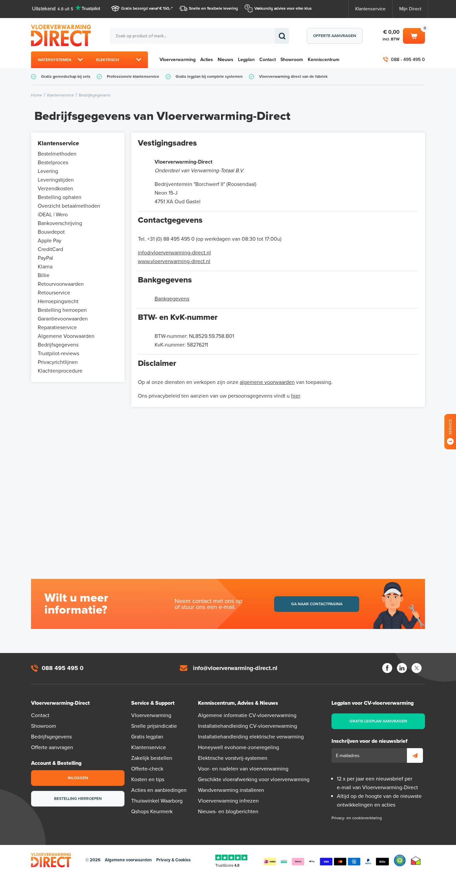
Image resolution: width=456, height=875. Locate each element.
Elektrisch (107, 59)
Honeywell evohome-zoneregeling (238, 747)
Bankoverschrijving (60, 223)
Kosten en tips (147, 779)
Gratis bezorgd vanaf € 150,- (146, 8)
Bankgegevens (172, 298)
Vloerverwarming (178, 59)
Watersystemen (54, 59)
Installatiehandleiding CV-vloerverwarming (247, 726)
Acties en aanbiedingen (159, 790)
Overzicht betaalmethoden (69, 206)
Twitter (417, 668)
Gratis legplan (147, 736)
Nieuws (225, 59)
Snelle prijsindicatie (154, 726)
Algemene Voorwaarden (66, 336)
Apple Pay (49, 240)
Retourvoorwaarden (61, 284)
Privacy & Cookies (173, 860)
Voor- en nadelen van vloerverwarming (243, 768)
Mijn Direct (410, 9)
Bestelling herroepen (62, 310)
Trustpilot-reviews (58, 353)
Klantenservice (370, 9)
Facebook (387, 668)
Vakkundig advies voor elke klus (283, 8)
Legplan (246, 59)
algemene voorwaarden (267, 382)
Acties (206, 59)
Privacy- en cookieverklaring (356, 818)
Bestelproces (53, 162)
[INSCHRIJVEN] (415, 755)
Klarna (45, 266)
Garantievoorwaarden (63, 318)
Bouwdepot (51, 232)
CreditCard (50, 249)
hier (295, 396)
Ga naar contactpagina (317, 604)
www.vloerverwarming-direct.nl (174, 261)
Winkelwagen (414, 34)
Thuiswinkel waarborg (416, 860)
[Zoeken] (282, 36)
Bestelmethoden (57, 154)
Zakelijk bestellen (151, 758)
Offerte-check (147, 768)
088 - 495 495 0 (408, 59)
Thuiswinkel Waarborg (157, 801)
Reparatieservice (57, 327)
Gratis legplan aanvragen (378, 721)
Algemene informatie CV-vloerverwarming (247, 715)
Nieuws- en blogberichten (228, 811)
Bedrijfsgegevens (58, 345)
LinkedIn (402, 668)
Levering (48, 171)
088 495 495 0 (62, 668)
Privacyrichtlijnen (58, 362)
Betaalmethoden (326, 860)
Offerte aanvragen (334, 35)
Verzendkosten (55, 188)
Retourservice (54, 292)
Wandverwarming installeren (231, 790)
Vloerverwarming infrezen (228, 801)
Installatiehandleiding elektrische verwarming (251, 736)
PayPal (45, 258)
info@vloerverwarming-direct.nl (174, 252)
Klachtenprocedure (60, 371)
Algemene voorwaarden (128, 860)
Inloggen (78, 778)
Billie (43, 275)
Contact (267, 59)
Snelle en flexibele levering (213, 8)
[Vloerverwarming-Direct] (62, 35)
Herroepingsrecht (58, 301)
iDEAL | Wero (53, 214)
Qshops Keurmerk (152, 811)
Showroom (291, 59)
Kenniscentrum (323, 59)
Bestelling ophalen (59, 197)
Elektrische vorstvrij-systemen (232, 758)
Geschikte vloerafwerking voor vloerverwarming (253, 779)
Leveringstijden (56, 180)
